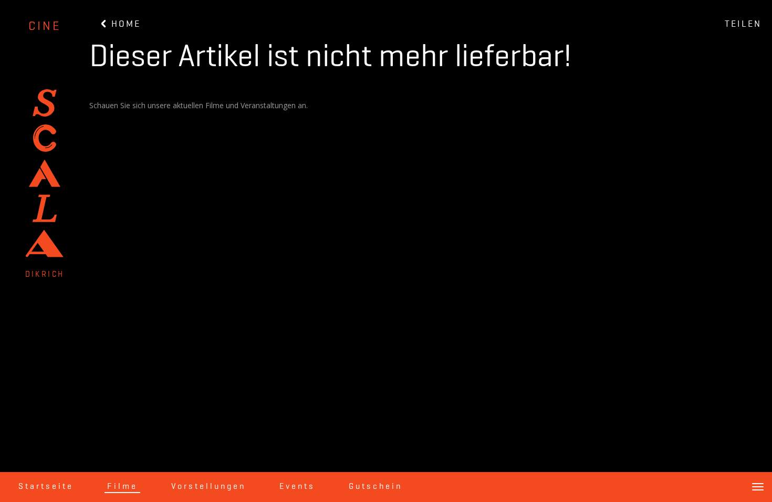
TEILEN (743, 24)
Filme (122, 487)
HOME (124, 24)
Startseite (46, 487)
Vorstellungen (208, 487)
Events (297, 487)
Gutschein (375, 487)
